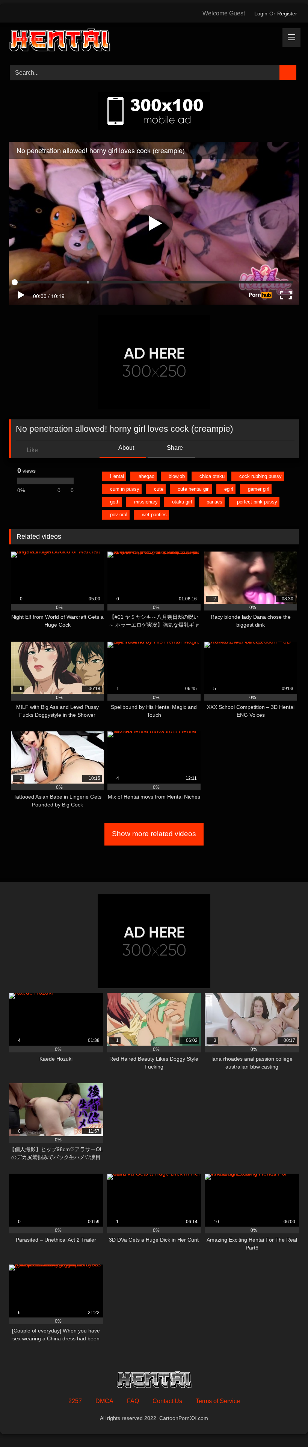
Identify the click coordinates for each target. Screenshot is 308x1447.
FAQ (133, 1401)
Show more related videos (154, 834)
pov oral (118, 514)
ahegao (146, 476)
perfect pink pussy (257, 502)
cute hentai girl (194, 489)
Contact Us (167, 1401)
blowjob (177, 476)
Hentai (117, 476)
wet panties (154, 514)
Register (287, 14)
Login (260, 14)
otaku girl (182, 502)
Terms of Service (218, 1401)
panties (214, 502)
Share (174, 448)
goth (114, 502)
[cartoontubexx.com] (154, 41)
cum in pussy (124, 489)
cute (158, 489)
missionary (146, 502)
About (125, 448)
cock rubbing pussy (260, 476)
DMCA (104, 1401)
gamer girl (258, 489)
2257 (75, 1401)
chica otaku (212, 476)
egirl (228, 489)
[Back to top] (285, 1424)
